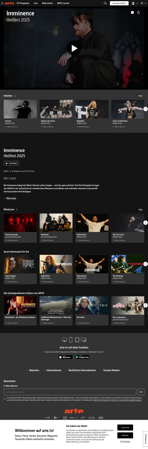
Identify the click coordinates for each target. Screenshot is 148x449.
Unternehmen (53, 370)
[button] (105, 3)
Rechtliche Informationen (82, 370)
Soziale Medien (111, 370)
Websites (34, 370)
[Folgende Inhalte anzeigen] (145, 109)
